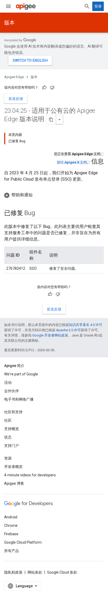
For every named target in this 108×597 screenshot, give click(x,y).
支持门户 (11, 445)
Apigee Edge (14, 77)
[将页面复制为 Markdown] (51, 119)
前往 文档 (72, 162)
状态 (8, 437)
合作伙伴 (11, 391)
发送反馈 (15, 98)
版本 (9, 22)
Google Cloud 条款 (62, 572)
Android (10, 517)
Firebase (11, 534)
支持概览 (11, 429)
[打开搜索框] (87, 6)
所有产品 (11, 551)
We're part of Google (21, 374)
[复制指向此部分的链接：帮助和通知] (38, 195)
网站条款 (35, 572)
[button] (54, 195)
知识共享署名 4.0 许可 (85, 325)
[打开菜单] (8, 6)
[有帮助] (44, 87)
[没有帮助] (52, 87)
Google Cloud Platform (23, 542)
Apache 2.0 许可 (68, 330)
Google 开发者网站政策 (50, 335)
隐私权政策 (13, 572)
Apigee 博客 (14, 483)
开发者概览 (13, 467)
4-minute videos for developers (30, 475)
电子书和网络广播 (19, 399)
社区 (8, 420)
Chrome (11, 525)
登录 (98, 6)
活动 (8, 382)
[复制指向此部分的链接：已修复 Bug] (40, 213)
